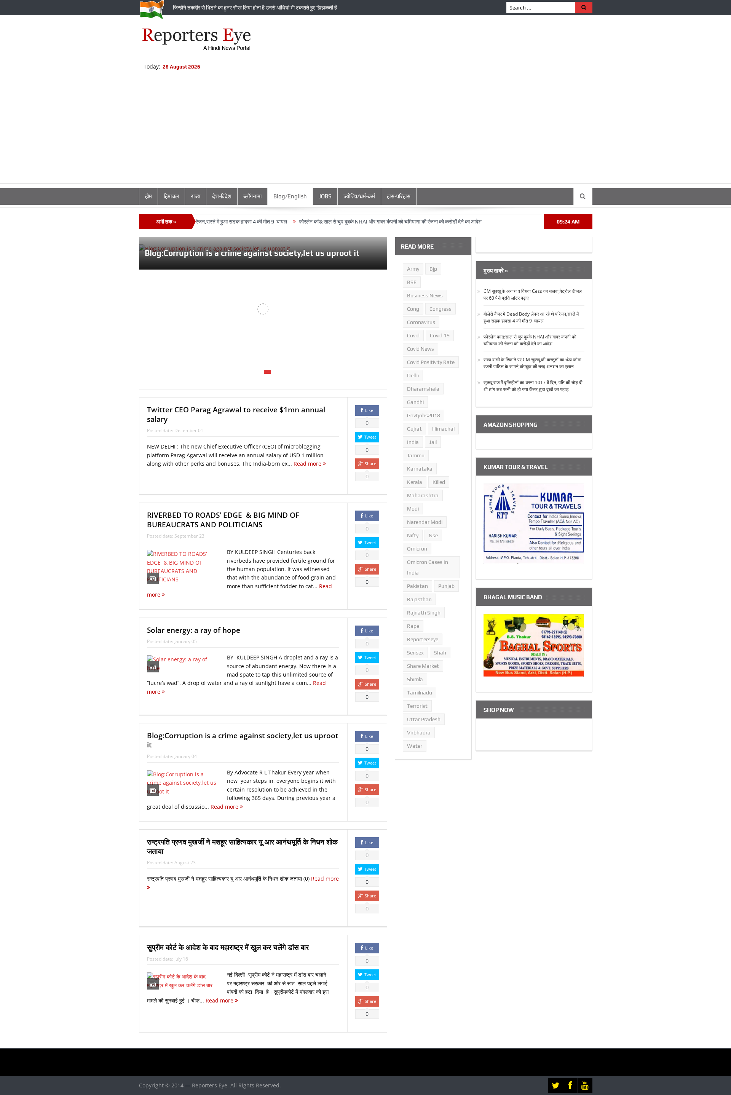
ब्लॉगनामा (252, 196)
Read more (308, 463)
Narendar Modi (424, 522)
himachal (443, 429)
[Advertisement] (365, 130)
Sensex (415, 653)
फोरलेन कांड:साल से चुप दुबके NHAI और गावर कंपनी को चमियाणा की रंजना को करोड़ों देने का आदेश (363, 222)
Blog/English (290, 196)
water (414, 746)
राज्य (195, 196)
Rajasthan (419, 599)
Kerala (414, 482)
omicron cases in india (427, 567)
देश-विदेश (221, 196)
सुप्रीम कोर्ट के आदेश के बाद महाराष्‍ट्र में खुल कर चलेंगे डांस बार (228, 947)
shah (440, 653)
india (413, 442)
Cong (413, 309)
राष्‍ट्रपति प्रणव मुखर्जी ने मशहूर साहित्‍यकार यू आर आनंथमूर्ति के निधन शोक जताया (242, 846)
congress (440, 309)
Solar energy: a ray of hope (193, 630)
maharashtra (423, 495)
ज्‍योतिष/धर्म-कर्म (359, 196)
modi (413, 509)
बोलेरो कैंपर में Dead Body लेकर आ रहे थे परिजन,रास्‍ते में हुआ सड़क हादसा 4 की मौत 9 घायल (531, 317)
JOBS (325, 196)
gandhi (415, 402)
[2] (258, 372)
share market (423, 666)
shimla (415, 679)
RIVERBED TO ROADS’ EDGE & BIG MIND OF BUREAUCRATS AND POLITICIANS (223, 520)
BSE (412, 282)
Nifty (412, 535)
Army (413, 269)
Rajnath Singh (424, 613)
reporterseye (422, 639)
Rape (413, 626)
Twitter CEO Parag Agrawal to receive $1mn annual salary (236, 414)
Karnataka (420, 469)
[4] (276, 372)
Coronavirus (421, 322)
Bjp (433, 269)
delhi (413, 375)
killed (439, 482)
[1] (250, 372)
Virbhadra (419, 732)
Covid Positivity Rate (431, 362)
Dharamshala (423, 389)
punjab (446, 586)
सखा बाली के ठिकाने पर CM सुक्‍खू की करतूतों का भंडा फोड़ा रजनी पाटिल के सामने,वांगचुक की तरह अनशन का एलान (532, 363)
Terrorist (417, 706)
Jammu (416, 455)
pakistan (417, 586)
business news (425, 295)
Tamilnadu (419, 693)
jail (433, 442)
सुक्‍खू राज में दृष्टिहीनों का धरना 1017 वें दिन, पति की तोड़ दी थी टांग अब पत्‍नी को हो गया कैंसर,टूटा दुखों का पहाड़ (533, 386)
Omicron (417, 549)
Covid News (420, 349)
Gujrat (414, 429)
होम (148, 196)
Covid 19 (440, 335)
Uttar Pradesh (424, 719)
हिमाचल (171, 196)
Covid (413, 335)
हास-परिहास (398, 196)
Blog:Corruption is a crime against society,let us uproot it (252, 253)
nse (433, 535)
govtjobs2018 (423, 415)
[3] (267, 372)
